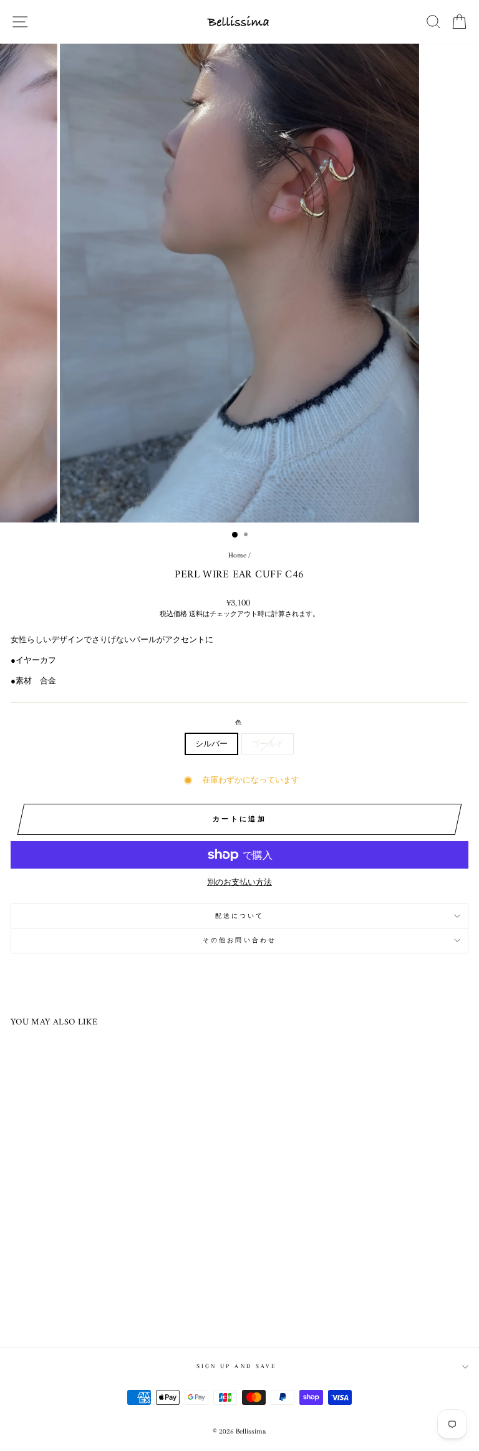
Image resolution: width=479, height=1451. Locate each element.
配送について (239, 915)
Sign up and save (236, 1365)
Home (237, 555)
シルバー (211, 744)
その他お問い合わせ (239, 940)
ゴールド (267, 744)
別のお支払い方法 (239, 882)
